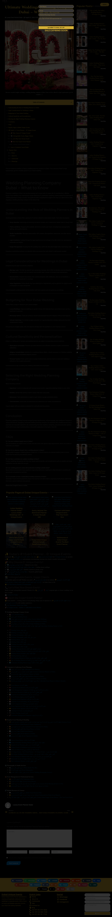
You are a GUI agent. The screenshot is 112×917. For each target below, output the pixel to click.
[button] (80, 460)
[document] (56, 458)
